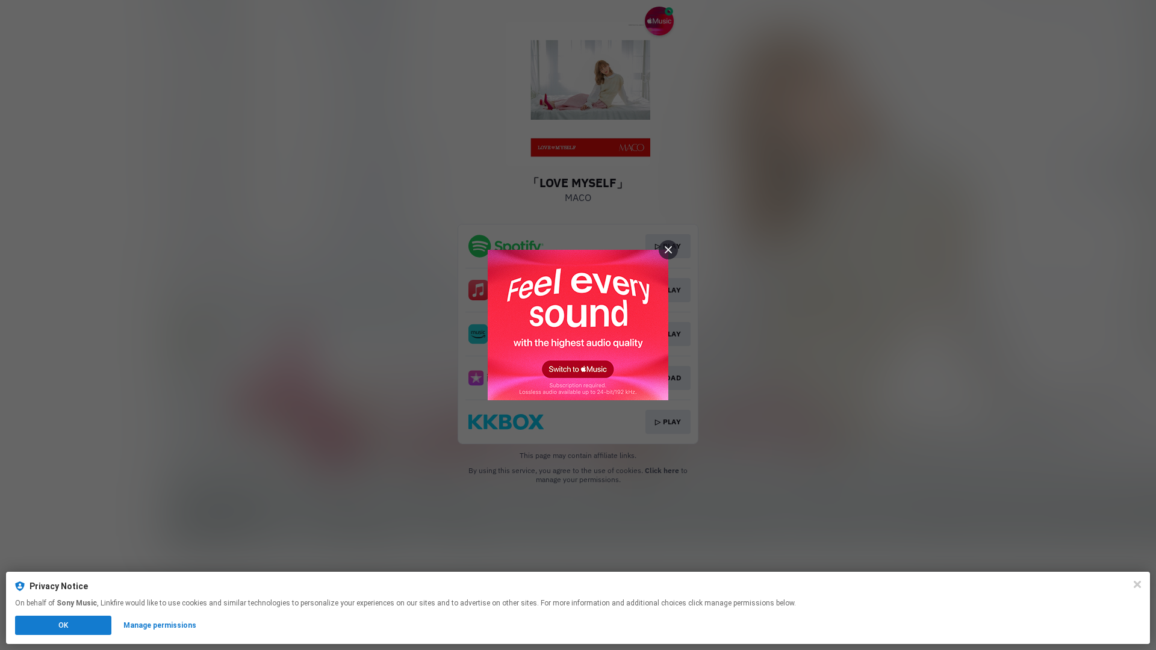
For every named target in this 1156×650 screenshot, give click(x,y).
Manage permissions (159, 625)
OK (63, 625)
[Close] (1137, 584)
